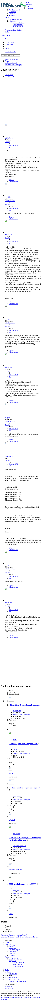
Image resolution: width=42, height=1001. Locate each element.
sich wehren (17, 796)
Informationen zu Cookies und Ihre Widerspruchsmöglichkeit (20, 997)
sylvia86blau (17, 711)
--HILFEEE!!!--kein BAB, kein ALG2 (24, 705)
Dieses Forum (9, 44)
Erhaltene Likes (10, 201)
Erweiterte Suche (10, 52)
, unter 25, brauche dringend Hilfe (23, 744)
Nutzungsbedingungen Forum (28, 937)
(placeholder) (13, 974)
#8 (10, 578)
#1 (10, 147)
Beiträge (7, 142)
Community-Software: (14, 935)
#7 (10, 466)
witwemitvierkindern (19, 846)
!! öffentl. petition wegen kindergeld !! (24, 788)
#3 (10, 243)
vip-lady (15, 749)
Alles (6, 39)
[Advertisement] (21, 101)
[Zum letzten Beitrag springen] (10, 770)
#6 (10, 430)
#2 (10, 210)
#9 (10, 612)
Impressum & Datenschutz (9, 937)
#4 (10, 332)
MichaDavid (9, 75)
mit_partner (16, 834)
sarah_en (16, 890)
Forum (7, 48)
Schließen (4, 999)
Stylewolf (12, 820)
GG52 (11, 914)
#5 (10, 377)
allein (15, 740)
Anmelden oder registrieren (13, 30)
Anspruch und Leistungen (21, 714)
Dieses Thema (5, 35)
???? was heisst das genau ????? (22, 884)
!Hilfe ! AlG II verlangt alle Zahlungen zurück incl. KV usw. (25, 839)
